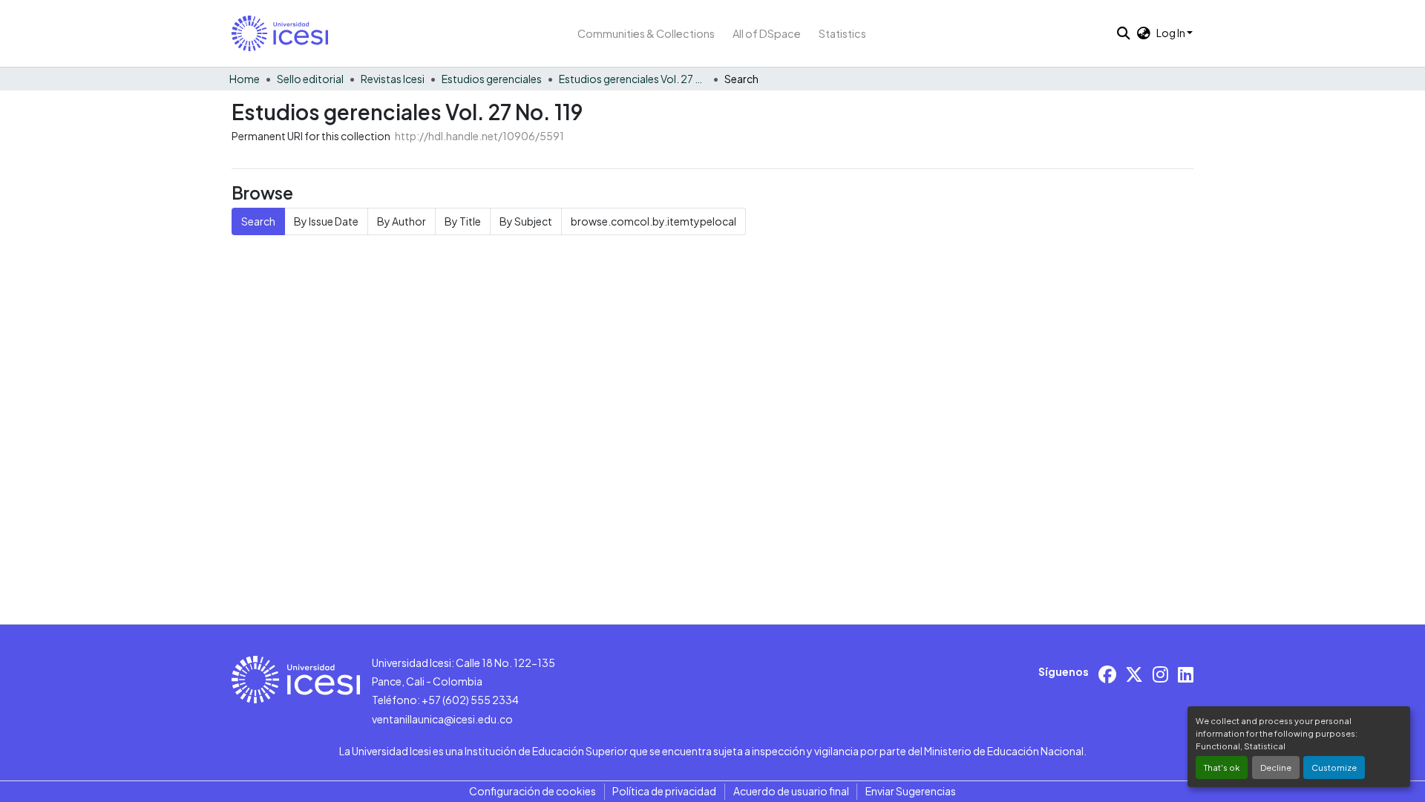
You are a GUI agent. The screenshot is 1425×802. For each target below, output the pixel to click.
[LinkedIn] (1185, 674)
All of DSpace (767, 33)
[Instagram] (1160, 674)
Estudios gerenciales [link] (492, 78)
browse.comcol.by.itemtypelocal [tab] (653, 221)
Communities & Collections (646, 33)
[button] (280, 33)
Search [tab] (258, 221)
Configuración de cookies (532, 791)
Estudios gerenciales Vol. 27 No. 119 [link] (633, 78)
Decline (1275, 767)
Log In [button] (1171, 32)
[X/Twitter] (1134, 674)
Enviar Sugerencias (910, 791)
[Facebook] (1107, 674)
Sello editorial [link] (310, 78)
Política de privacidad (664, 791)
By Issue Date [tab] (326, 221)
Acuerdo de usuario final (791, 791)
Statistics (842, 33)
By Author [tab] (401, 221)
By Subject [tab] (525, 221)
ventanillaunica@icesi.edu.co (442, 719)
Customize (1334, 767)
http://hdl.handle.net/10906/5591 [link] (479, 135)
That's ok (1221, 767)
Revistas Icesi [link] (393, 78)
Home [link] (244, 78)
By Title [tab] (463, 221)
